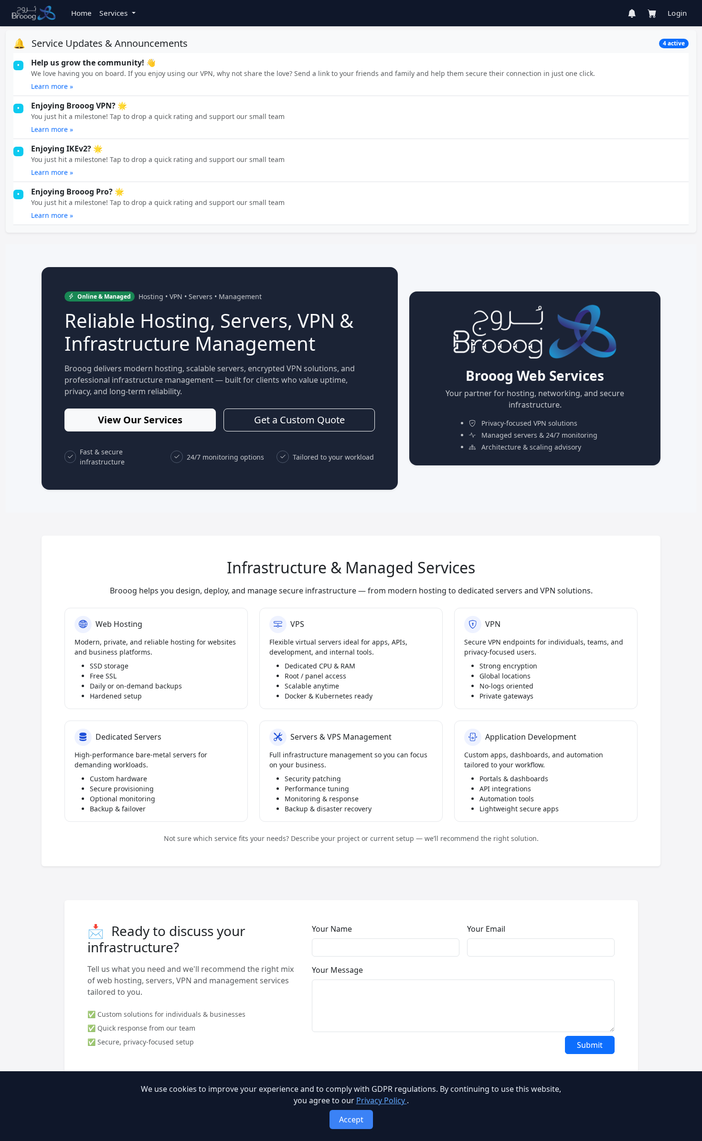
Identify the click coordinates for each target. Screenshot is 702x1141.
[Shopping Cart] (652, 13)
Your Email (486, 929)
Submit (590, 1045)
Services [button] (114, 13)
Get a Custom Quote (299, 419)
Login (677, 13)
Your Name (332, 929)
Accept (351, 1119)
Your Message (337, 970)
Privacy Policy (381, 1100)
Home (81, 13)
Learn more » (52, 86)
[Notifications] (632, 13)
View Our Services (140, 419)
